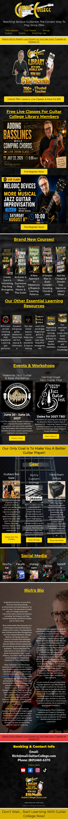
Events (22, 33)
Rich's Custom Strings (34, 478)
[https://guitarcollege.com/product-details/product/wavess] (60, 259)
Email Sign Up (39, 33)
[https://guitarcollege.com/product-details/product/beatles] (51, 320)
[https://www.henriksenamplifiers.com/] (56, 490)
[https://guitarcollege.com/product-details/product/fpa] (39, 319)
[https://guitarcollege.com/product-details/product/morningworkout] (62, 318)
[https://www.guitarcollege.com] (34, 10)
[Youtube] (23, 770)
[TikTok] (45, 770)
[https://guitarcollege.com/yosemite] (17, 396)
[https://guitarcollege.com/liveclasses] (17, 319)
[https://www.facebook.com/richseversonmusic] (20, 574)
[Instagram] (37, 770)
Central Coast (51, 377)
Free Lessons (11, 30)
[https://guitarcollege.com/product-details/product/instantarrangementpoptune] (7, 261)
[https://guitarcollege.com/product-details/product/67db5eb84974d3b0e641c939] (20, 261)
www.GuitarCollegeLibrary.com (14, 676)
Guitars (8, 33)
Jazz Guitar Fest (51, 380)
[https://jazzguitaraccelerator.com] (5, 319)
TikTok (47, 566)
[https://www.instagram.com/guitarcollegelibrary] (34, 574)
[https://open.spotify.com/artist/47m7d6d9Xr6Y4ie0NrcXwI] (61, 574)
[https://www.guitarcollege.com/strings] (34, 494)
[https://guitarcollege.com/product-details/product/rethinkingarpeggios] (34, 259)
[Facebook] (30, 770)
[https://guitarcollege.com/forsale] (11, 489)
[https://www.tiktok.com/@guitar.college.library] (47, 573)
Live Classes (30, 30)
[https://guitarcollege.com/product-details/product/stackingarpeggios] (47, 259)
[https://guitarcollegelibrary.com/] (34, 71)
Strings (46, 30)
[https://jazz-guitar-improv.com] (28, 319)
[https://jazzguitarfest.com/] (51, 398)
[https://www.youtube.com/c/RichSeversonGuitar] (7, 574)
